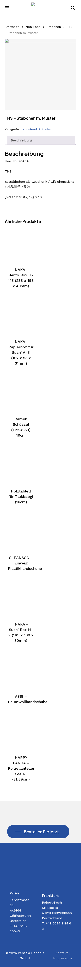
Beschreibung (21, 140)
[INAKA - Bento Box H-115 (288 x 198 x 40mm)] (21, 243)
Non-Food (33, 27)
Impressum (62, 958)
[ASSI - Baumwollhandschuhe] (21, 670)
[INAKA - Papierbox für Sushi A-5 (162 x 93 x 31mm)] (21, 315)
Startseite (12, 27)
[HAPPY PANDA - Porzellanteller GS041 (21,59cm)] (21, 731)
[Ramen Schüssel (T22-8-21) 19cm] (21, 393)
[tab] (41, 140)
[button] (7, 8)
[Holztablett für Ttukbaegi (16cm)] (21, 465)
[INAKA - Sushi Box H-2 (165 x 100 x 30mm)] (21, 598)
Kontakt (61, 953)
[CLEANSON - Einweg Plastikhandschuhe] (21, 532)
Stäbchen (54, 27)
